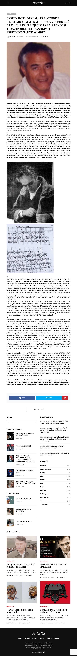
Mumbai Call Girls (45, 446)
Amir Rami (42, 652)
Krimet (42, 479)
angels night (44, 453)
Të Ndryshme (44, 501)
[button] (8, 3)
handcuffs (43, 437)
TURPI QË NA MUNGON (24, 521)
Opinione (43, 490)
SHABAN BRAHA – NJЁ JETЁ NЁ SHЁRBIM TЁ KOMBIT (53, 611)
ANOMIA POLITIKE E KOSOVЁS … (23, 510)
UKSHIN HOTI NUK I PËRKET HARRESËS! (53, 565)
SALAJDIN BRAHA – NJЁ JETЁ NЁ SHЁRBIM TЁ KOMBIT (21, 565)
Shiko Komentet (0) (38, 409)
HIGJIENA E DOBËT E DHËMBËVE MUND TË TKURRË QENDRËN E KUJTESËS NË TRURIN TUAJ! (25, 458)
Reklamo (41, 638)
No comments (44, 36)
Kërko (35, 422)
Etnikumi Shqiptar (45, 469)
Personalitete (11, 13)
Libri (41, 487)
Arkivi (20, 638)
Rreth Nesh (27, 638)
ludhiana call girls (45, 421)
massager (43, 428)
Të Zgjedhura (44, 504)
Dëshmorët (43, 465)
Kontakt (34, 638)
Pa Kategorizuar (45, 494)
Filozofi (42, 472)
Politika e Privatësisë (52, 638)
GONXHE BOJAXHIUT (23, 499)
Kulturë (42, 483)
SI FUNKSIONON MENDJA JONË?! (25, 471)
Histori (42, 476)
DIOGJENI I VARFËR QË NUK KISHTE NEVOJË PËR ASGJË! (25, 483)
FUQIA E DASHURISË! (23, 446)
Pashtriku (38, 3)
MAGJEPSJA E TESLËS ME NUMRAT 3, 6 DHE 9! (25, 435)
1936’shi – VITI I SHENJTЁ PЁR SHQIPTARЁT (20, 611)
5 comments (28, 575)
